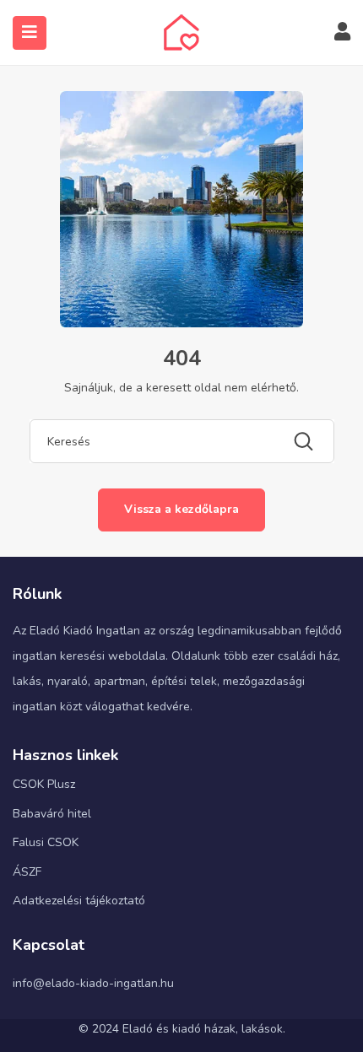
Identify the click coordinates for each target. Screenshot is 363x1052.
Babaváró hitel (52, 814)
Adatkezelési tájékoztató (79, 901)
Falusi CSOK (46, 842)
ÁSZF (27, 872)
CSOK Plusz (44, 784)
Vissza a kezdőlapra (181, 509)
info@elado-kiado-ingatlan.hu (93, 983)
